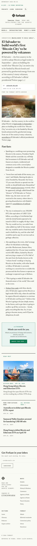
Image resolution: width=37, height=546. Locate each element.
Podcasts (5, 9)
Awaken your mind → (18, 341)
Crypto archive (6, 523)
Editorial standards (26, 517)
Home (3, 38)
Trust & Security (25, 501)
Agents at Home (25, 497)
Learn (12, 9)
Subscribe (19, 9)
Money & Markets (25, 488)
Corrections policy (25, 520)
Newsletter (23, 527)
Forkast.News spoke (12, 288)
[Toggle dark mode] (25, 9)
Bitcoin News (10, 38)
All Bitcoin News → (25, 403)
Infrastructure (15, 30)
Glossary (4, 517)
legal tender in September (23, 124)
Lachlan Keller (12, 85)
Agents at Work (24, 494)
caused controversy (17, 188)
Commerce (23, 491)
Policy (22, 504)
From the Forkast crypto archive (14, 92)
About (22, 523)
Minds (22, 514)
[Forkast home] (18, 15)
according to (6, 137)
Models (4, 30)
